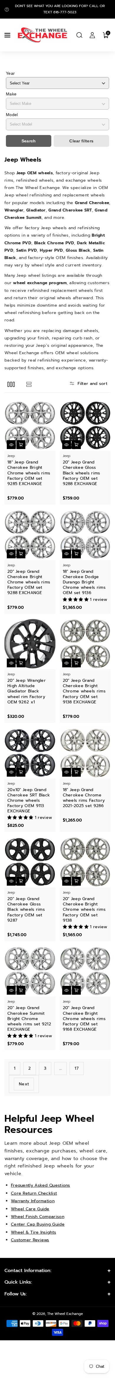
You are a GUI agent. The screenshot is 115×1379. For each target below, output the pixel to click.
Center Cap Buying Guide (38, 1224)
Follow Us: (15, 1293)
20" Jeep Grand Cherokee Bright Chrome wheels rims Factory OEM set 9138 (84, 909)
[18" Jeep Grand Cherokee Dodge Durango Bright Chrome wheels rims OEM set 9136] (85, 534)
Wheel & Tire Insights (33, 1232)
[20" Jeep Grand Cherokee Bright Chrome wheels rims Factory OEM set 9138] (85, 861)
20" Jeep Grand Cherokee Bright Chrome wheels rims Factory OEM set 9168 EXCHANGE (84, 1018)
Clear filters (81, 141)
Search (29, 141)
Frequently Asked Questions (40, 1185)
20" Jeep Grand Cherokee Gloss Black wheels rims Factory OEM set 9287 (26, 909)
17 (77, 1068)
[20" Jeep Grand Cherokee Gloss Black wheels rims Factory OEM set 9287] (29, 861)
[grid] (11, 384)
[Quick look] (11, 444)
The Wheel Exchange (65, 1313)
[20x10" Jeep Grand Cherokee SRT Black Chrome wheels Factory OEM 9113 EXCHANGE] (29, 752)
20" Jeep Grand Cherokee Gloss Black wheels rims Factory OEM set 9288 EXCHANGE (81, 473)
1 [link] (14, 1068)
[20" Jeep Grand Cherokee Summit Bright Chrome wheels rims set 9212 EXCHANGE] (29, 971)
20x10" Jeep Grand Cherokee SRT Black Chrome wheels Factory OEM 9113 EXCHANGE (28, 800)
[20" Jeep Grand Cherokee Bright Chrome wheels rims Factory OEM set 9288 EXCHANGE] (29, 534)
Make (11, 94)
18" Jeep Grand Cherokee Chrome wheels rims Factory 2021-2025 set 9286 (84, 798)
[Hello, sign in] (92, 35)
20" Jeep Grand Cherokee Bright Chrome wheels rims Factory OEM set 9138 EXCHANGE (84, 691)
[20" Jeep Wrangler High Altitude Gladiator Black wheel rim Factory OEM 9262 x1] (29, 643)
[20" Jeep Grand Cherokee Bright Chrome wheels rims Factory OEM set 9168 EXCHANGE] (85, 971)
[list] (28, 384)
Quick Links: (18, 1282)
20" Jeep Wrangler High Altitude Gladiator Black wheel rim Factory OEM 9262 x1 (26, 691)
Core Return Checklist (34, 1193)
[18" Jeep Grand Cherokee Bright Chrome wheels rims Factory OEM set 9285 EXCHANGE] (29, 425)
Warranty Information (33, 1201)
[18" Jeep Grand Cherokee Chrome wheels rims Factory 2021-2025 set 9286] (85, 752)
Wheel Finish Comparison (37, 1217)
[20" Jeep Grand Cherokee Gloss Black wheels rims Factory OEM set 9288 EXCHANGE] (85, 425)
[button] (8, 35)
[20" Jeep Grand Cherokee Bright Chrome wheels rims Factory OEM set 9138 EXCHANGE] (85, 643)
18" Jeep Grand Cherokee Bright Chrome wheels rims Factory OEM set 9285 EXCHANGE (28, 473)
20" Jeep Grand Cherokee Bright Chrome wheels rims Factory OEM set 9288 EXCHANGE (28, 582)
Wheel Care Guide (30, 1209)
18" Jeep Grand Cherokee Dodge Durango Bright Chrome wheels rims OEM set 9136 (84, 582)
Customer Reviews (30, 1240)
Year (10, 73)
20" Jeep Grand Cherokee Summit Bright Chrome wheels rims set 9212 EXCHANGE (29, 1018)
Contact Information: (27, 1270)
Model (12, 114)
